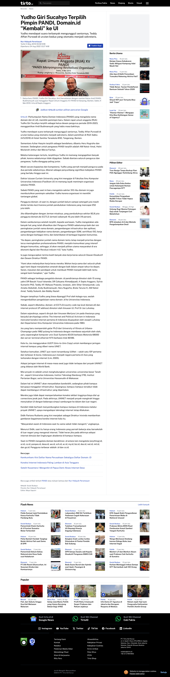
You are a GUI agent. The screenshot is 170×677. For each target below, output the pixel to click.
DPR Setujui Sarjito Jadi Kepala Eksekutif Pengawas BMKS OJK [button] (78, 553)
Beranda (24, 9)
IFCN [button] (89, 655)
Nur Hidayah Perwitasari (31, 42)
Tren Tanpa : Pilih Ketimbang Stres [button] (124, 172)
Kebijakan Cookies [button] (95, 646)
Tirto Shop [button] (91, 658)
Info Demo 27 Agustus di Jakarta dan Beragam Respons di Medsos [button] (111, 604)
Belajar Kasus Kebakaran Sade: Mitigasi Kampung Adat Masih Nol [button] (122, 63)
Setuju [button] (163, 672)
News (31, 9)
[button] (27, 3)
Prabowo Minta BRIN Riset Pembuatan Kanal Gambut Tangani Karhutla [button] (121, 528)
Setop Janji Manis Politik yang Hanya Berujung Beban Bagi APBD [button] (58, 604)
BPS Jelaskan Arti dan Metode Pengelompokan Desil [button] (123, 223)
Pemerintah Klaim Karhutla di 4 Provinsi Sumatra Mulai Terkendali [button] (32, 528)
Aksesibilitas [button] (92, 639)
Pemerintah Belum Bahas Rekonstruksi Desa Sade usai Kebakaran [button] (32, 554)
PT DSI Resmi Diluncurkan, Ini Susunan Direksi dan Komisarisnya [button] (33, 567)
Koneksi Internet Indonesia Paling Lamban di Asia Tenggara (50, 462)
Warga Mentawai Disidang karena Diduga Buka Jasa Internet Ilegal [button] (121, 541)
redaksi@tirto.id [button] (126, 652)
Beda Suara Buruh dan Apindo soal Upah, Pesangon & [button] (78, 567)
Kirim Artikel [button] (92, 649)
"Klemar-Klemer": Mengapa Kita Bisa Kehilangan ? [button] (122, 115)
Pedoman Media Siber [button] (63, 649)
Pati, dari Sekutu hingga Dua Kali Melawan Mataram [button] (31, 604)
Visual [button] (139, 3)
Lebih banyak (143, 505)
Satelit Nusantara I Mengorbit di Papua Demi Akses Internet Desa (53, 468)
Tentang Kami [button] (60, 639)
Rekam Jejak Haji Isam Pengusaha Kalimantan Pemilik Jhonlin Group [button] (137, 604)
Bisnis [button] (130, 3)
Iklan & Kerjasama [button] (61, 655)
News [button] (112, 3)
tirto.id (24, 117)
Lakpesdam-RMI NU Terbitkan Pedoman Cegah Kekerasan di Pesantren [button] (78, 515)
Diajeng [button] (121, 3)
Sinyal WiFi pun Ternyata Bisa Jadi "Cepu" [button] (122, 101)
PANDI (44, 481)
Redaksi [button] (57, 646)
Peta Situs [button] (91, 652)
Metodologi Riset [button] (61, 652)
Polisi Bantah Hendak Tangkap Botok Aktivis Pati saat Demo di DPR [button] (34, 541)
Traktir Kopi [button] (96, 46)
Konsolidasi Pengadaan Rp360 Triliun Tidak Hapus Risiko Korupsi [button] (121, 198)
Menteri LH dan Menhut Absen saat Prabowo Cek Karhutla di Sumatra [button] (123, 554)
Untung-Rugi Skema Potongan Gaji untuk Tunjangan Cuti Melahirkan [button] (123, 211)
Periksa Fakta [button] (101, 3)
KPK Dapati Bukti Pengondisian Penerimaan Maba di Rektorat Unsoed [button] (123, 515)
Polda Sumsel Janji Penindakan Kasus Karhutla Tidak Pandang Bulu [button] (34, 515)
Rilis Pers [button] (58, 658)
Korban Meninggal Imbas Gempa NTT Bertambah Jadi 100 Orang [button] (124, 566)
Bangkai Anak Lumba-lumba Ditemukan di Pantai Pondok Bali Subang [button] (77, 541)
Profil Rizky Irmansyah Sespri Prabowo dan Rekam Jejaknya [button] (84, 604)
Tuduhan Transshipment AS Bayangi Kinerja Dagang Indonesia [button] (75, 528)
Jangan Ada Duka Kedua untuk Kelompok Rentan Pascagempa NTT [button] (120, 185)
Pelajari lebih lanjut (137, 673)
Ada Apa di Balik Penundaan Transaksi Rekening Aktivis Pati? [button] (124, 75)
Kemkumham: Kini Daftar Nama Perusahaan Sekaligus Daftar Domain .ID (56, 457)
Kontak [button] (57, 643)
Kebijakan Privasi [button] (94, 643)
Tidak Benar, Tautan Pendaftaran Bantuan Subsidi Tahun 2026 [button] (124, 88)
